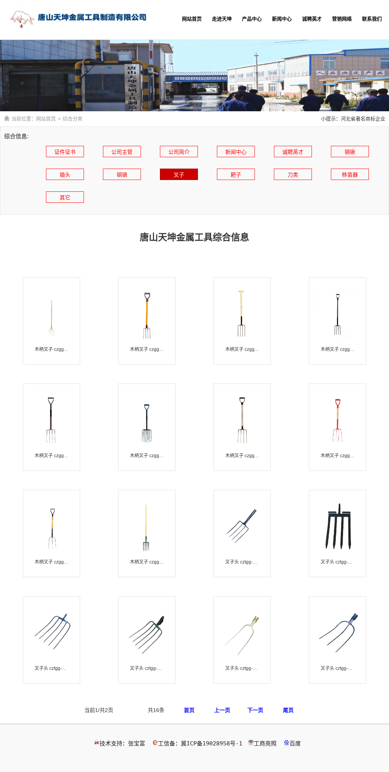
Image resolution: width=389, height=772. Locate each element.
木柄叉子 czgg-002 (147, 349)
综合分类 (72, 119)
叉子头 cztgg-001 (242, 562)
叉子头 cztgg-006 (337, 668)
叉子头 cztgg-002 (337, 562)
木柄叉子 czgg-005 (337, 349)
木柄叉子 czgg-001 (51, 349)
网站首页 (192, 19)
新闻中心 (282, 19)
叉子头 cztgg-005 (242, 668)
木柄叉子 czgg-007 (147, 455)
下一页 (255, 710)
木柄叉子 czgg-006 (51, 455)
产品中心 (252, 19)
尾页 (288, 710)
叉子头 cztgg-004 (147, 668)
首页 (189, 710)
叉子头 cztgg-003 (51, 668)
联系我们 (372, 19)
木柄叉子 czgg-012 (147, 562)
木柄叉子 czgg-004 (242, 349)
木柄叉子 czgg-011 (51, 562)
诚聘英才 (312, 19)
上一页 (222, 710)
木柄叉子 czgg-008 (242, 455)
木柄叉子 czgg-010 (337, 455)
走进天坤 (222, 19)
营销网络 (342, 19)
